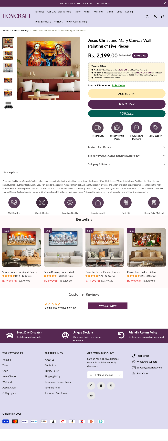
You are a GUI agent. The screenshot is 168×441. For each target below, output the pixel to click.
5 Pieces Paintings (20, 30)
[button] (163, 16)
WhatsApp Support (147, 361)
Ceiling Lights (9, 393)
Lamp (119, 11)
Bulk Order (118, 85)
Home (6, 30)
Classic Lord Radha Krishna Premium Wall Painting (141, 272)
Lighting (129, 11)
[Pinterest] (91, 386)
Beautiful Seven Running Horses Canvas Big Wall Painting (102, 272)
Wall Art (58, 21)
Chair (5, 370)
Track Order (143, 355)
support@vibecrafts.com (149, 367)
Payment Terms (52, 387)
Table (5, 365)
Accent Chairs (9, 387)
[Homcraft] (17, 16)
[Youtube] (91, 395)
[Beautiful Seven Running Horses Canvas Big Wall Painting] (104, 247)
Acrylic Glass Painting (76, 21)
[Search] (147, 16)
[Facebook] (101, 386)
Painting (6, 359)
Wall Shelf (99, 11)
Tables (77, 11)
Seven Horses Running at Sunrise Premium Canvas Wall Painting (20, 272)
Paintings (39, 11)
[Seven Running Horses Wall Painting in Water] (63, 247)
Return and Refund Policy (58, 382)
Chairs (110, 11)
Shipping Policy (52, 376)
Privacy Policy (52, 370)
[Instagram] (111, 386)
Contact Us (50, 365)
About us (49, 359)
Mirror (87, 11)
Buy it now (127, 104)
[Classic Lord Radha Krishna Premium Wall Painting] (146, 247)
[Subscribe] (119, 374)
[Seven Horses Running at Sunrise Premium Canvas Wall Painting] (21, 247)
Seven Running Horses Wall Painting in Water (59, 272)
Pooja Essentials (43, 21)
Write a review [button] (107, 305)
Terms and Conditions (56, 393)
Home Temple (9, 376)
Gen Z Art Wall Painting (59, 11)
